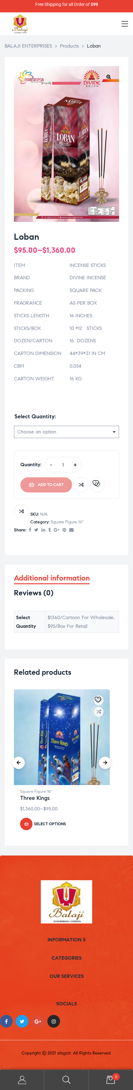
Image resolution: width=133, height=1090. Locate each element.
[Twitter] (22, 1021)
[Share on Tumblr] (49, 530)
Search (66, 1080)
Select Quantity (34, 416)
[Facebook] (6, 1021)
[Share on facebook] (30, 530)
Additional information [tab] (52, 578)
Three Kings (35, 798)
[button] (108, 76)
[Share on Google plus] (56, 530)
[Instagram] (53, 1021)
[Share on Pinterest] (64, 530)
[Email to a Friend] (71, 530)
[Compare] (81, 484)
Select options (50, 824)
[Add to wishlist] (97, 484)
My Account (22, 1080)
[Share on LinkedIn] (43, 530)
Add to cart (51, 484)
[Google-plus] (38, 1021)
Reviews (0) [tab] (34, 593)
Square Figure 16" (67, 522)
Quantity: (30, 464)
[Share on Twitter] (36, 530)
